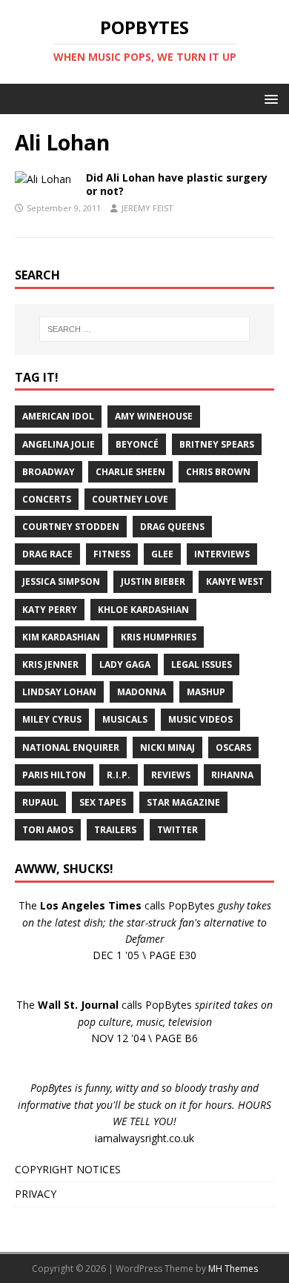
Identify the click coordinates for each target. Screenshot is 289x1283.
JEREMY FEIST (147, 207)
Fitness (111, 554)
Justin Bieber (153, 581)
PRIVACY (35, 1194)
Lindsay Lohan (59, 692)
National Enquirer (70, 747)
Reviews (170, 775)
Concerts (46, 499)
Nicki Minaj (167, 747)
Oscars (233, 747)
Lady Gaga (124, 664)
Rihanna (232, 775)
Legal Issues (201, 664)
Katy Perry (49, 609)
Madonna (141, 692)
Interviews (222, 554)
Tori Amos (47, 829)
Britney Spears (216, 444)
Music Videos (200, 719)
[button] (268, 98)
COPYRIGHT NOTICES (68, 1169)
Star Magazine (183, 802)
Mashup (206, 692)
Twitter (177, 829)
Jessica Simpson (61, 581)
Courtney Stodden (70, 526)
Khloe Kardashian (143, 609)
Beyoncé (137, 444)
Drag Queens (172, 526)
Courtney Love (130, 499)
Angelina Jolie (58, 444)
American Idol (58, 416)
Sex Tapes (102, 802)
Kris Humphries (158, 637)
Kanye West (235, 581)
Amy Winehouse (154, 416)
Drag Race (47, 554)
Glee (162, 554)
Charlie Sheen (130, 471)
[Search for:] (145, 329)
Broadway (48, 471)
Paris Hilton (54, 775)
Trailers (115, 829)
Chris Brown (218, 471)
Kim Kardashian (61, 637)
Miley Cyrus (52, 719)
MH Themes (233, 1268)
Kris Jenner (50, 664)
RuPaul (40, 802)
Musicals (124, 719)
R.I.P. (118, 775)
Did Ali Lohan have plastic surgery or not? (177, 184)
